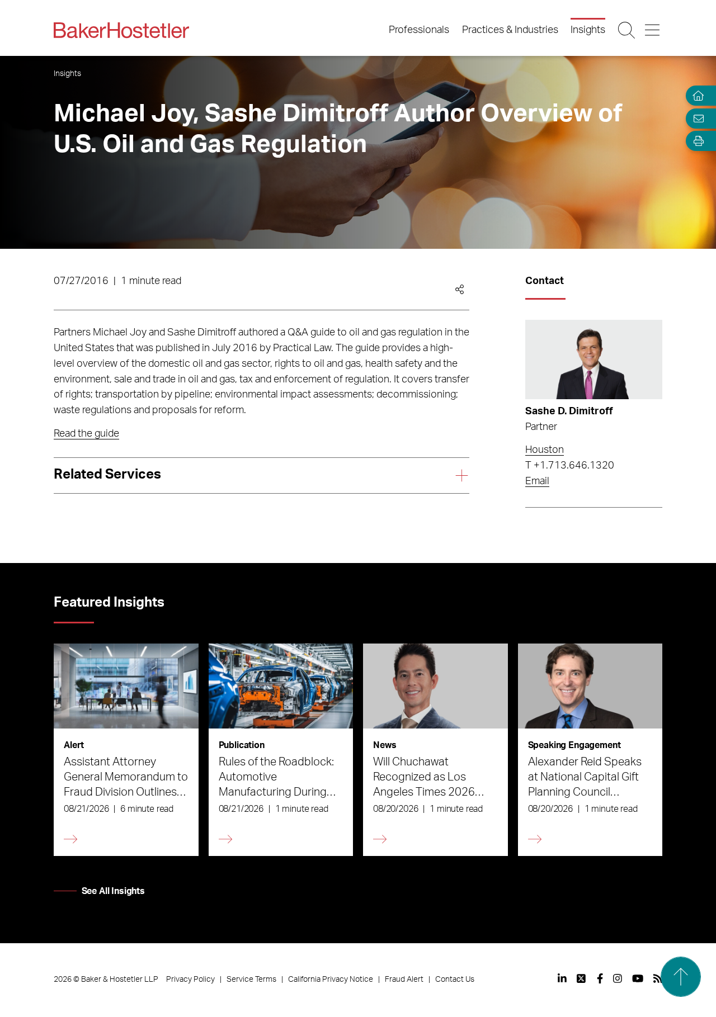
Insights (588, 30)
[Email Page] (696, 118)
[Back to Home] (121, 30)
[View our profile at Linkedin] (562, 978)
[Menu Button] (653, 30)
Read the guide (86, 434)
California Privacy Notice (330, 979)
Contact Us (454, 979)
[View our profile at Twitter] (582, 978)
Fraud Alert (404, 979)
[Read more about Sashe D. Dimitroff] (593, 359)
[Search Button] (627, 30)
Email (537, 481)
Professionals (419, 30)
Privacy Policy (190, 979)
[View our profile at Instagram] (617, 978)
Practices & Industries (510, 30)
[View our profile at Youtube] (637, 978)
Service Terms (251, 979)
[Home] (696, 95)
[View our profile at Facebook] (600, 978)
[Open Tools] (696, 141)
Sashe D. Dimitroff (569, 411)
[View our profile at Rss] (657, 978)
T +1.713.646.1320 (569, 466)
